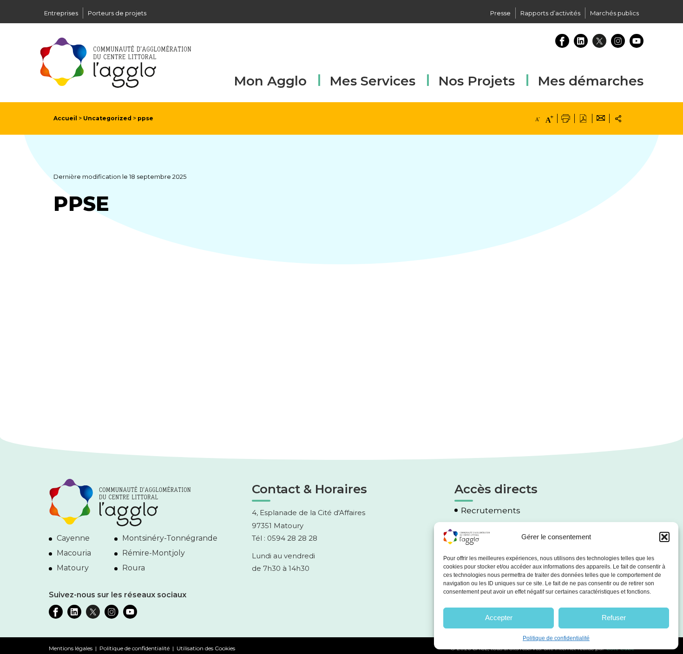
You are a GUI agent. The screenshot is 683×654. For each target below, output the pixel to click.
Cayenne (73, 538)
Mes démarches (591, 79)
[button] (664, 537)
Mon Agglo (270, 81)
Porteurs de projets (117, 13)
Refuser (614, 617)
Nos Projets (476, 81)
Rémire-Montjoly (153, 553)
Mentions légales (70, 648)
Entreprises (61, 13)
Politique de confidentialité (556, 638)
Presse (500, 13)
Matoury (73, 567)
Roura (133, 567)
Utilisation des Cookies (206, 648)
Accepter (498, 617)
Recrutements (490, 510)
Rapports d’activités (550, 13)
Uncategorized (107, 118)
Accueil (65, 118)
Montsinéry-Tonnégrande (169, 538)
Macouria (74, 553)
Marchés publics (614, 13)
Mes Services (372, 81)
